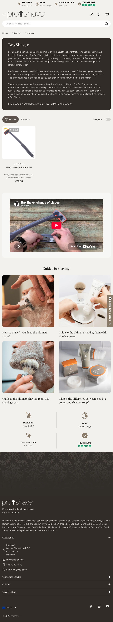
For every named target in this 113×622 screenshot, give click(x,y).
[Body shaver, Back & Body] (18, 142)
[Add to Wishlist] (5, 129)
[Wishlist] (98, 14)
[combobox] (56, 23)
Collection (16, 33)
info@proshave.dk (14, 559)
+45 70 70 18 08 (14, 564)
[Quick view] (31, 132)
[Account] (91, 14)
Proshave (15, 616)
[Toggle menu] (4, 14)
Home (5, 33)
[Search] (106, 23)
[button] (110, 311)
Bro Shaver (19, 164)
